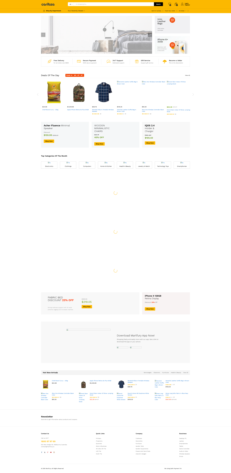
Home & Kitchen (106, 166)
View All (187, 75)
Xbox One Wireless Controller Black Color (153, 110)
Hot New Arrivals (50, 372)
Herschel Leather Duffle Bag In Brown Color (126, 110)
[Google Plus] (47, 452)
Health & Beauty (125, 166)
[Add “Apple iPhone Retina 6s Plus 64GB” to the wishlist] (80, 102)
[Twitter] (44, 452)
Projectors (99, 441)
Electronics (49, 166)
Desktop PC (183, 438)
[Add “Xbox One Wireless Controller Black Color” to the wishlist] (155, 102)
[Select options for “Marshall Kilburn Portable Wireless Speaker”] (97, 102)
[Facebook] (41, 452)
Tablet (181, 446)
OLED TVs (99, 454)
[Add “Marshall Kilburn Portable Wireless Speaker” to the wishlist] (105, 102)
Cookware (139, 438)
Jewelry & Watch (144, 166)
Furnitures (165, 372)
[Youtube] (50, 452)
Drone (181, 456)
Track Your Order (170, 10)
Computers (87, 166)
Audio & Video (183, 451)
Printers (98, 438)
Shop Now (71, 43)
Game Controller (184, 448)
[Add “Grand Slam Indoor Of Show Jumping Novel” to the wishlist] (180, 102)
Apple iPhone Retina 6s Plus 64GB (78, 109)
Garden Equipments (142, 448)
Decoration (139, 441)
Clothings (68, 166)
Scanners (99, 443)
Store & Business (101, 446)
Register (187, 5)
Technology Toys (163, 166)
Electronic (157, 372)
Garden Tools (140, 446)
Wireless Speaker (184, 454)
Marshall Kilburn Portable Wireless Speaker (103, 110)
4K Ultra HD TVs (101, 448)
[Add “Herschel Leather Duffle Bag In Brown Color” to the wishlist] (130, 102)
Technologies (147, 372)
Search (158, 4)
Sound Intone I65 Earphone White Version (138, 394)
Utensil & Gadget (141, 454)
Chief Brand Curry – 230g (50, 109)
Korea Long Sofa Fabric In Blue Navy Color (177, 394)
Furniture (139, 443)
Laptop (181, 441)
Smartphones (182, 166)
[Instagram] (54, 452)
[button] (47, 102)
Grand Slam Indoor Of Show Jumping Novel (178, 110)
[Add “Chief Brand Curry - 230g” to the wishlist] (55, 102)
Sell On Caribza (156, 10)
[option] (96, 35)
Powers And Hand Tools (143, 451)
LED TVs (98, 451)
